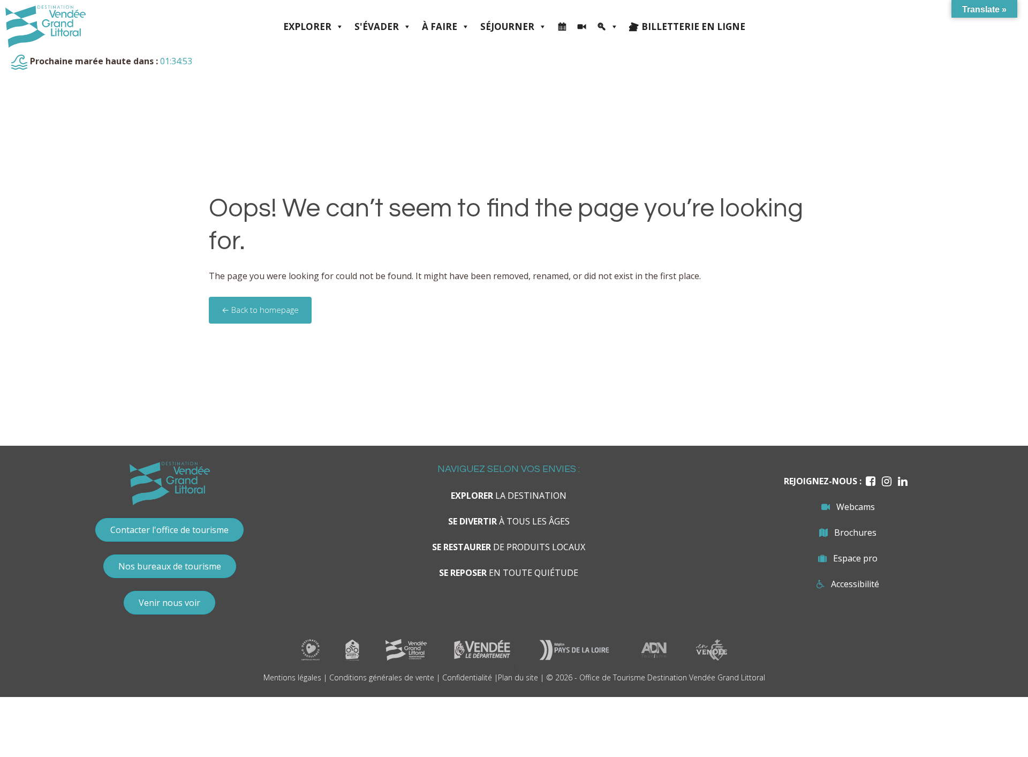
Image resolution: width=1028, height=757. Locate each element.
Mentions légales (292, 677)
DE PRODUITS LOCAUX (508, 547)
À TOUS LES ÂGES (509, 521)
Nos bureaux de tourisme (169, 566)
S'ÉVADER (376, 26)
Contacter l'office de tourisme (169, 530)
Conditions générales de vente (381, 677)
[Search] (608, 27)
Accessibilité (855, 584)
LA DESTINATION (508, 495)
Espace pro (855, 558)
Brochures (855, 532)
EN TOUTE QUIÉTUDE (508, 573)
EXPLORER (307, 26)
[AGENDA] (562, 27)
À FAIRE (439, 26)
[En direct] (582, 27)
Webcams (855, 507)
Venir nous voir (169, 603)
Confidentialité (467, 677)
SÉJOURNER (507, 26)
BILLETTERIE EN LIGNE (693, 26)
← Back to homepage (260, 309)
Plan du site (518, 677)
